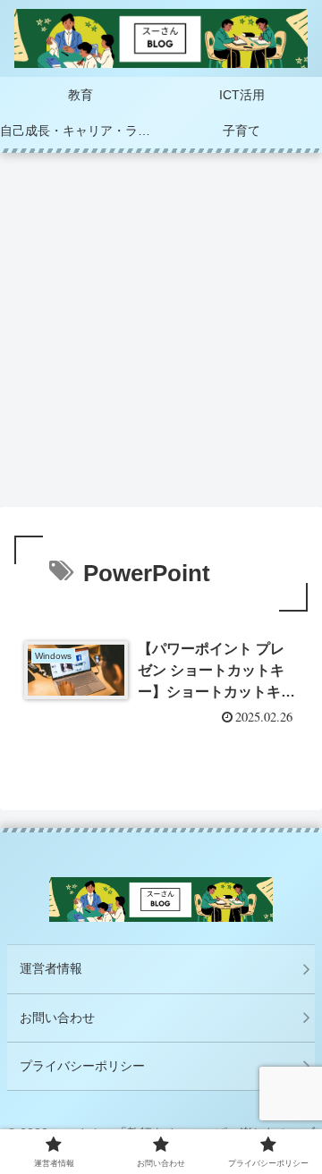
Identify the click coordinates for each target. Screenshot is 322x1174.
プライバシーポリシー (82, 1066)
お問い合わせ (57, 1017)
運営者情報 (51, 968)
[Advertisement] (161, 335)
